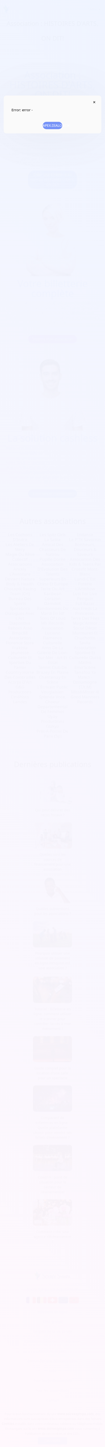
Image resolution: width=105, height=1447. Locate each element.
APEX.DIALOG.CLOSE (94, 102)
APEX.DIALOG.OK (52, 125)
